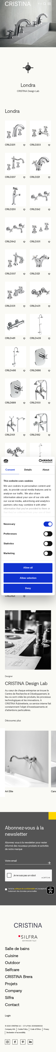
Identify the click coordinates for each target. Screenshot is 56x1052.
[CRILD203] (40, 131)
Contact (12, 1004)
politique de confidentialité (24, 889)
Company (13, 990)
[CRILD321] (40, 260)
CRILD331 (10, 305)
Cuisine (11, 955)
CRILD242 (35, 209)
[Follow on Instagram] (7, 1041)
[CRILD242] (40, 195)
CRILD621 (10, 595)
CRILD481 (10, 338)
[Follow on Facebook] (14, 1041)
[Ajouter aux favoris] (24, 145)
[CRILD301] (40, 228)
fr (39, 3)
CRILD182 (35, 434)
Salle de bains (17, 948)
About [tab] (45, 469)
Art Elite (9, 791)
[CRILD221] (40, 163)
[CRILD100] (40, 389)
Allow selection (28, 578)
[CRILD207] (15, 163)
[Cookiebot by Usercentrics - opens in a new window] (39, 461)
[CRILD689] (15, 389)
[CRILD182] (40, 421)
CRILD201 (10, 144)
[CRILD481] (15, 324)
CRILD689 (10, 402)
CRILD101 (10, 434)
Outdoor (12, 962)
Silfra (9, 997)
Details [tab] (28, 469)
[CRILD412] (15, 453)
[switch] (48, 533)
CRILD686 (35, 370)
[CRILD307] (15, 260)
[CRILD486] (15, 357)
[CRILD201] (15, 131)
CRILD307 (10, 273)
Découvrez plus (13, 720)
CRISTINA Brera (18, 976)
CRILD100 (35, 402)
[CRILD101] (15, 421)
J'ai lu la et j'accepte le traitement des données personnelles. (27, 890)
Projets (11, 983)
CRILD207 (10, 176)
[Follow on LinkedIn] (30, 1041)
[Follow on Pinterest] (22, 1041)
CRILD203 (35, 144)
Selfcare (12, 969)
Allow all (28, 567)
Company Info (10, 1029)
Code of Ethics (35, 1029)
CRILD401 (35, 305)
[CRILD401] (40, 292)
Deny (28, 588)
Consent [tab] (10, 469)
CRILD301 (35, 241)
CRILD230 (10, 209)
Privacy (46, 1029)
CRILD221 (35, 176)
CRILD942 (10, 241)
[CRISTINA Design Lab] (28, 639)
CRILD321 (35, 273)
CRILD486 (10, 370)
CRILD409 (35, 338)
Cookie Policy (23, 1029)
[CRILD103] (40, 453)
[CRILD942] (15, 228)
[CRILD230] (15, 195)
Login (8, 1015)
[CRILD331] (15, 292)
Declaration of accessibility (15, 1033)
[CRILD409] (40, 324)
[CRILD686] (40, 357)
